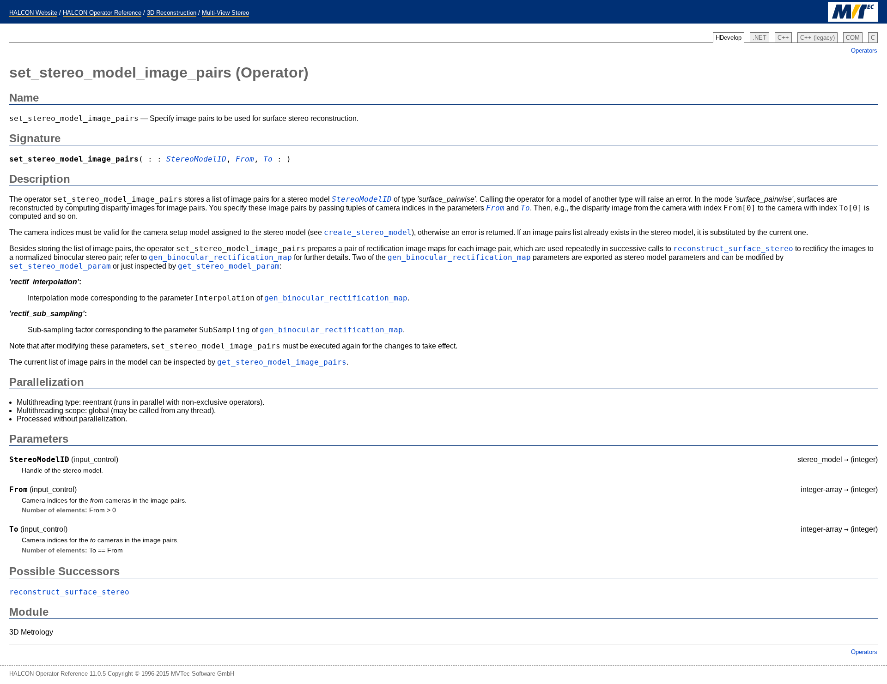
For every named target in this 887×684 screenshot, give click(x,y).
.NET (759, 37)
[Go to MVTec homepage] (853, 19)
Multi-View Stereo (225, 12)
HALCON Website (33, 12)
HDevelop (728, 37)
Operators (864, 50)
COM (853, 37)
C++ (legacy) (817, 37)
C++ (783, 37)
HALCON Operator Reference (102, 12)
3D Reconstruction (171, 12)
